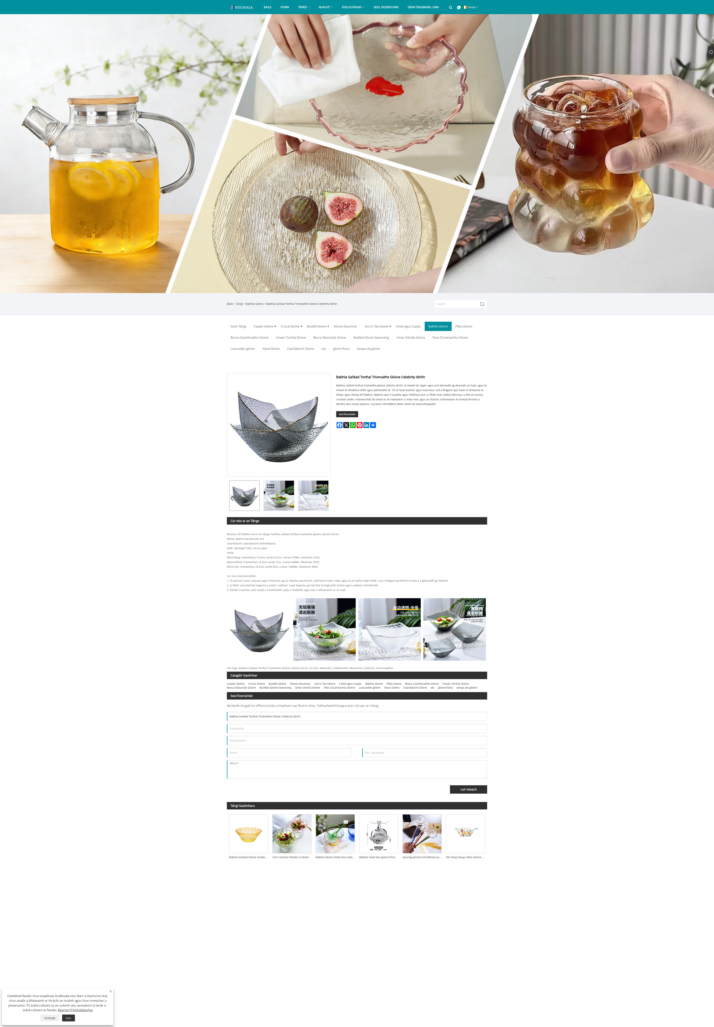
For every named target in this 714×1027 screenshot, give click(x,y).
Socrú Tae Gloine (324, 683)
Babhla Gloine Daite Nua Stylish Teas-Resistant (336, 857)
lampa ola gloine (466, 687)
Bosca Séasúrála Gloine (241, 687)
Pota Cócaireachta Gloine (339, 687)
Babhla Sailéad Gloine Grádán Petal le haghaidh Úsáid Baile (249, 857)
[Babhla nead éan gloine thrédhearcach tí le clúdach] (378, 832)
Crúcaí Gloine (256, 683)
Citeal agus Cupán (350, 683)
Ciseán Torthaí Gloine (455, 683)
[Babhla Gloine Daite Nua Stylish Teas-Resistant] (335, 832)
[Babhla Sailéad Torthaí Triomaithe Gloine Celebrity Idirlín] (244, 495)
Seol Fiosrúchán (347, 414)
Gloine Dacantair (300, 683)
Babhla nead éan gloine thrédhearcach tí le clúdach (379, 857)
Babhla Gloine (254, 304)
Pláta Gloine (394, 683)
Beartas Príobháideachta (75, 1010)
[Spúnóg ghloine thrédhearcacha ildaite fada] (422, 832)
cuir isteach (469, 789)
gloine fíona (445, 687)
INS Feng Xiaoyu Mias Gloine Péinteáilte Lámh (466, 857)
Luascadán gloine (369, 687)
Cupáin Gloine (236, 683)
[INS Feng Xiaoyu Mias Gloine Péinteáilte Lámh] (465, 832)
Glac (68, 1018)
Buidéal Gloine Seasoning (275, 687)
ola (432, 687)
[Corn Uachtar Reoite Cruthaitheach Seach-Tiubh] (291, 832)
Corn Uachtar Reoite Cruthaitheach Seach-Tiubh (292, 857)
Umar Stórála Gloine (307, 687)
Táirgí (239, 304)
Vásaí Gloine (391, 687)
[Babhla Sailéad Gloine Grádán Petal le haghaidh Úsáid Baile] (248, 832)
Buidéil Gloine (277, 683)
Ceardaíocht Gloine (415, 687)
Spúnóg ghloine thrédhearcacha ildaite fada (423, 857)
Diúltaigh (50, 1018)
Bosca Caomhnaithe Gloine (422, 683)
